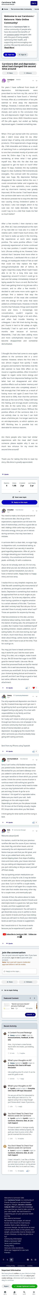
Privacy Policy (9, 1246)
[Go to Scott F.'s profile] (4, 1146)
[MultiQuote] (3, 688)
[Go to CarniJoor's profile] (4, 80)
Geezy (9, 695)
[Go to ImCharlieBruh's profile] (4, 760)
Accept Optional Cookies (26, 1286)
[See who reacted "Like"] (28, 1171)
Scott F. (13, 1151)
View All (29, 1014)
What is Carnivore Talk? (12, 1241)
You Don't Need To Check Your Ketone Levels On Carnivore (20, 1114)
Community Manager (19, 830)
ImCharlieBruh (12, 759)
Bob (8, 830)
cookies (16, 1273)
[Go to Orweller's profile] (4, 511)
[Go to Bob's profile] (4, 831)
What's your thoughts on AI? (20, 1060)
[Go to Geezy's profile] (4, 696)
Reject (6, 1286)
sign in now (15, 958)
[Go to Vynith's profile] (4, 1086)
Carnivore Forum (14, 1200)
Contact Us (21, 1266)
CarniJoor (10, 80)
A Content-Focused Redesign (20, 1032)
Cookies (29, 1266)
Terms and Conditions (12, 1243)
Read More (9, 47)
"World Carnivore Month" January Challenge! (20, 1005)
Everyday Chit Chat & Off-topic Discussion (21, 1089)
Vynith (25, 1063)
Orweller (10, 510)
